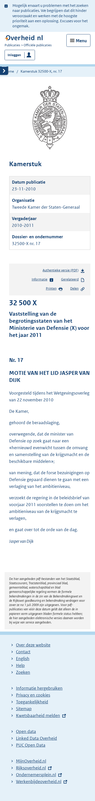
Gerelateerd (70, 279)
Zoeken (23, 672)
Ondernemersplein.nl (36, 774)
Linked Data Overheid (36, 738)
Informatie (39, 279)
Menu (81, 41)
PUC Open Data (30, 745)
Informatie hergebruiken (39, 688)
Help (20, 665)
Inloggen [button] (14, 55)
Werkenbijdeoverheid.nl (38, 781)
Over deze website (33, 645)
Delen (74, 288)
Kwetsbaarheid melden (38, 715)
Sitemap (24, 708)
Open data (26, 731)
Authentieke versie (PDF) (62, 271)
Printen (51, 288)
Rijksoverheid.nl (31, 768)
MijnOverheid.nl (31, 761)
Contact (23, 652)
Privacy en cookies (33, 695)
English (22, 658)
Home (9, 71)
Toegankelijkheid (32, 702)
